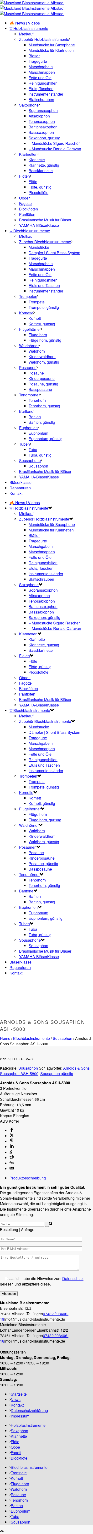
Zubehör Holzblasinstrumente (44, 39)
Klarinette (37, 159)
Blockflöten (28, 209)
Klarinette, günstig (44, 165)
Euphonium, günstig (45, 438)
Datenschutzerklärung (29, 1410)
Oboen (25, 198)
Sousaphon (38, 466)
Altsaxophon (39, 116)
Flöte (33, 181)
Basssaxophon (41, 132)
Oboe (15, 1447)
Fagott (16, 1452)
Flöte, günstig (40, 187)
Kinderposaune (42, 378)
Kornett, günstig (42, 323)
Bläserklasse (20, 482)
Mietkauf (26, 34)
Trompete (37, 302)
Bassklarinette (41, 170)
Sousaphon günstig (56, 1073)
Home (5, 1038)
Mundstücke (39, 247)
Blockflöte (19, 1458)
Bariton (35, 416)
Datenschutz (72, 1278)
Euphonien (28, 427)
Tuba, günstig (40, 455)
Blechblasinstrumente (31, 1038)
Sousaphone (30, 460)
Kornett (35, 318)
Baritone (26, 411)
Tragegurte (38, 61)
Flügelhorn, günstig (45, 340)
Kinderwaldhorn (42, 356)
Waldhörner (29, 345)
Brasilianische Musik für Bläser (45, 220)
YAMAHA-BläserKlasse (39, 225)
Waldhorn (37, 351)
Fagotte (25, 203)
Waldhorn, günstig (44, 362)
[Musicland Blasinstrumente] (32, 8)
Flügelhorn (38, 334)
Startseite (19, 1394)
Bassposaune (40, 389)
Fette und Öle (40, 77)
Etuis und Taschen (44, 285)
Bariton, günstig (42, 422)
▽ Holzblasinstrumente (29, 28)
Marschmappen (42, 72)
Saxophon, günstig (44, 138)
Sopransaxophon (43, 110)
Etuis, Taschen (41, 88)
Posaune (36, 373)
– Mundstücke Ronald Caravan (55, 148)
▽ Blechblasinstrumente (30, 231)
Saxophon (19, 1430)
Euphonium (38, 433)
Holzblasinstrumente (28, 1425)
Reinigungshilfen (43, 83)
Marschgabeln (41, 66)
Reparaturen (20, 488)
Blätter (34, 55)
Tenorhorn (37, 400)
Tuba (33, 449)
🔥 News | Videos (25, 23)
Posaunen (27, 367)
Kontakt (16, 493)
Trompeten (28, 296)
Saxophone (29, 105)
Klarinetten (28, 154)
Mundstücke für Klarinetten (51, 50)
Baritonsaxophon (43, 127)
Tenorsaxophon (42, 121)
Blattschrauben (41, 99)
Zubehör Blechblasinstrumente (45, 241)
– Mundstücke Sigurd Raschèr (54, 143)
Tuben (24, 444)
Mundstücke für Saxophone (52, 45)
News (16, 1399)
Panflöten (27, 214)
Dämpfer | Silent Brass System (54, 252)
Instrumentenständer (46, 94)
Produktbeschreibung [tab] (28, 1178)
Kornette (26, 313)
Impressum (20, 1416)
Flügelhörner (30, 329)
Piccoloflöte (38, 192)
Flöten (24, 176)
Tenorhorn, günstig (44, 406)
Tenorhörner (29, 395)
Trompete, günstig (44, 307)
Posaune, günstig (43, 384)
